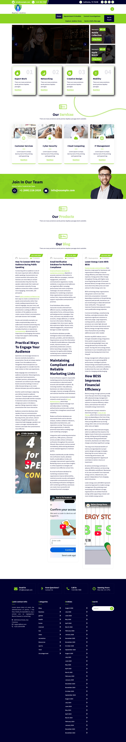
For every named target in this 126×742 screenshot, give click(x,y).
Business (41, 612)
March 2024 (68, 718)
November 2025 (70, 642)
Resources (42, 642)
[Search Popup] (112, 9)
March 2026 (68, 627)
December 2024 (70, 684)
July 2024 (68, 702)
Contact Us (49, 590)
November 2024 (70, 687)
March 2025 (68, 672)
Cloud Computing (76, 145)
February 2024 (69, 721)
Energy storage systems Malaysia (95, 268)
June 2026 (68, 616)
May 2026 (68, 619)
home (40, 623)
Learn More (19, 50)
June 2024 (68, 706)
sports (41, 646)
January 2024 (69, 725)
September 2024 (70, 695)
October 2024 (69, 691)
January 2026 (69, 634)
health (41, 619)
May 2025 (68, 665)
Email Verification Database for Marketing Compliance (61, 264)
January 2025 (69, 680)
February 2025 (69, 676)
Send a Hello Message (92, 21)
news (40, 634)
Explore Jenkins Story (73, 21)
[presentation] (16, 44)
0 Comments (36, 258)
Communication (20, 331)
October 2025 (69, 646)
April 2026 (68, 623)
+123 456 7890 (41, 2)
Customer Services (24, 145)
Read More (18, 90)
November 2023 (70, 733)
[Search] (111, 608)
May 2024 (68, 710)
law (40, 631)
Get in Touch (109, 18)
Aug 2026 (37, 255)
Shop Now (96, 39)
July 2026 (68, 612)
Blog (40, 608)
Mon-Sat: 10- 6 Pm (103, 590)
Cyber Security (50, 145)
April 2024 (68, 714)
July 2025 (68, 657)
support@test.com (20, 624)
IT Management (102, 145)
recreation (42, 638)
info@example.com (23, 2)
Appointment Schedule (72, 16)
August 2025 (69, 653)
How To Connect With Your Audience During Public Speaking (27, 264)
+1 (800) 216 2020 (30, 190)
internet (41, 627)
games (41, 616)
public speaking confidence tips (30, 296)
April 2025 (68, 668)
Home (59, 16)
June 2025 (68, 661)
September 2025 (70, 650)
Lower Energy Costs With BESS (96, 263)
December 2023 (70, 729)
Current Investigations (92, 16)
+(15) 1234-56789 (19, 626)
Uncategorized (43, 653)
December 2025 (70, 638)
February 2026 (69, 631)
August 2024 (69, 699)
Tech (40, 650)
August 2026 (69, 608)
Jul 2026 (72, 255)
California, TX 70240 (90, 2)
